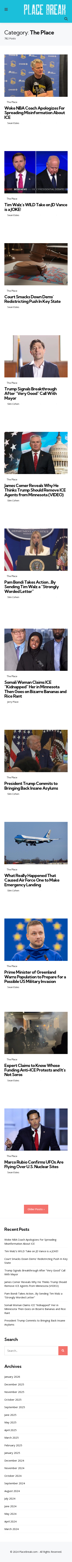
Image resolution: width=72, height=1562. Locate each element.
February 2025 (13, 1445)
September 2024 (14, 1483)
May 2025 (10, 1422)
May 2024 (10, 1513)
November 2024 (14, 1468)
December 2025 (14, 1384)
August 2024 (12, 1491)
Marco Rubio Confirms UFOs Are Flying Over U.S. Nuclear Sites (33, 1164)
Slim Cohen (13, 403)
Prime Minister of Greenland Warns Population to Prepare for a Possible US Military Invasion (35, 976)
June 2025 (10, 1415)
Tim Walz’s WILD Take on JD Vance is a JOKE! (35, 207)
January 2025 (12, 1453)
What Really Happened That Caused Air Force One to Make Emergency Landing (31, 880)
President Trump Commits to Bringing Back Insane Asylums (31, 786)
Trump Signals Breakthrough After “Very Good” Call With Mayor (30, 393)
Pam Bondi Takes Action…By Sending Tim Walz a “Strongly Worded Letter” (31, 586)
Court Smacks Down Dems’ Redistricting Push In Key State (32, 299)
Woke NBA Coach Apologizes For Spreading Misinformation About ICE (34, 112)
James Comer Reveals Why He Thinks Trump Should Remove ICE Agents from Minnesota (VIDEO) (35, 490)
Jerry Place (13, 701)
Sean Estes (13, 123)
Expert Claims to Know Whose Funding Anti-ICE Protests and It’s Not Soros (35, 1070)
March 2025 (11, 1437)
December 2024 (14, 1460)
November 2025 (14, 1392)
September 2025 (14, 1407)
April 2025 (10, 1430)
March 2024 (11, 1529)
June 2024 (10, 1506)
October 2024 (12, 1475)
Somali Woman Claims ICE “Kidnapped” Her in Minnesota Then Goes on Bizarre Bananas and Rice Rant (35, 689)
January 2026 (12, 1376)
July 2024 (9, 1498)
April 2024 (10, 1521)
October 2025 (12, 1399)
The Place (12, 102)
